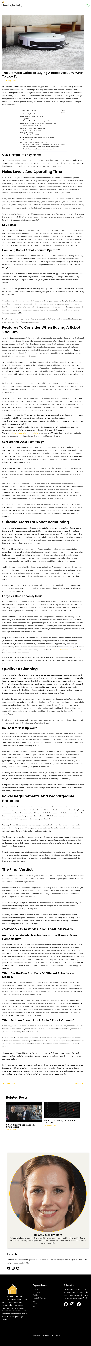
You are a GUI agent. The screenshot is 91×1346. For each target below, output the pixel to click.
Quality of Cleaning (26, 133)
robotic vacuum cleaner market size (24, 433)
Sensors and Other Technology (32, 125)
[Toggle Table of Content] (62, 111)
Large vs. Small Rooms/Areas (32, 130)
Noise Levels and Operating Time (31, 116)
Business (36, 1289)
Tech (5, 81)
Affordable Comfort (10, 5)
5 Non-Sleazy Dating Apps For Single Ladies (21, 1125)
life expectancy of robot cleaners (65, 650)
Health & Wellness (39, 1298)
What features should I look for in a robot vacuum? (38, 149)
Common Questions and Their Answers (33, 142)
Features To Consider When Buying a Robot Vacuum (38, 123)
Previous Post (8, 1083)
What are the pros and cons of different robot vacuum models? (42, 147)
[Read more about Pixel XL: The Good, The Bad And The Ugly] (62, 1110)
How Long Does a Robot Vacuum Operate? (36, 121)
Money (35, 1304)
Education (36, 1292)
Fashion (35, 1295)
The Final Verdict (26, 140)
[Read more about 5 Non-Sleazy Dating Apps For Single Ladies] (24, 1112)
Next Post (79, 1083)
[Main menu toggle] (87, 4)
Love (34, 1301)
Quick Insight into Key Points (31, 114)
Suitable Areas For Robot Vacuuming (32, 128)
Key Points (26, 119)
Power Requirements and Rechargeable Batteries (37, 137)
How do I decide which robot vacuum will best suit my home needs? (44, 144)
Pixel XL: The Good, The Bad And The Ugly (60, 1121)
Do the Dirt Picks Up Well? (31, 135)
